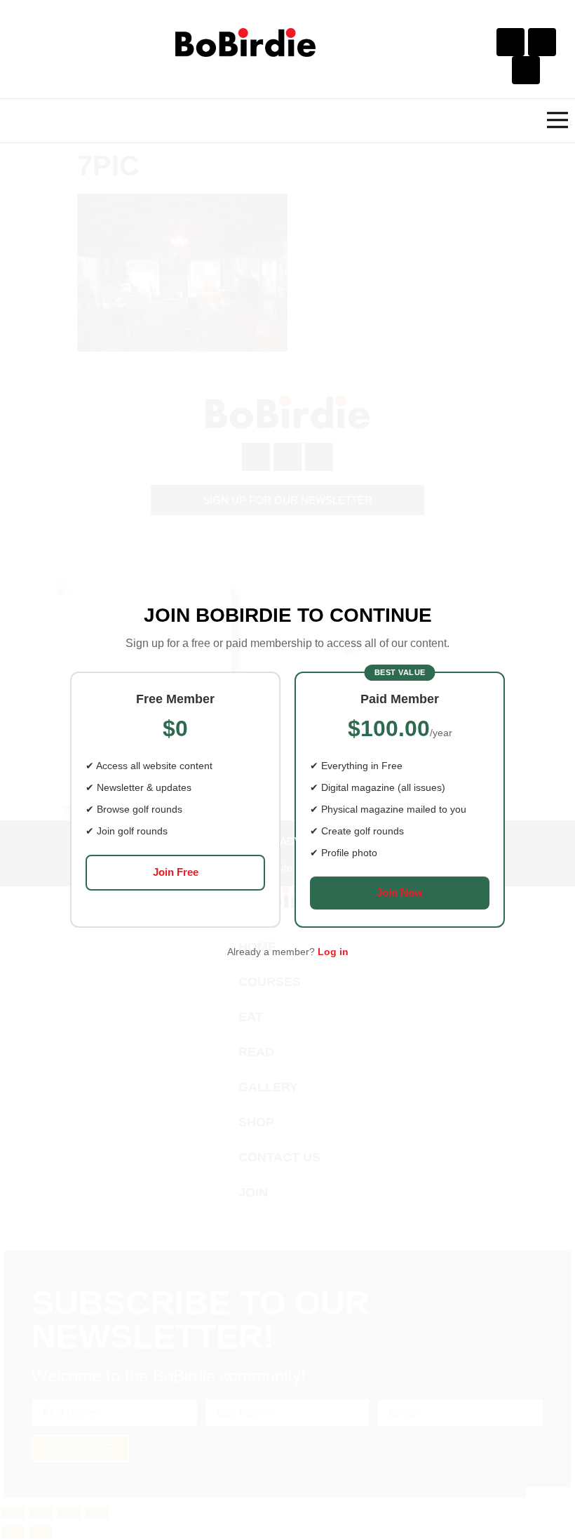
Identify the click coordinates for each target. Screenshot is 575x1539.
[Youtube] (526, 70)
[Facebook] (510, 42)
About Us (181, 841)
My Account (385, 841)
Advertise (309, 841)
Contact (244, 841)
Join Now (400, 892)
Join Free (175, 872)
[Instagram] (542, 42)
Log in (333, 951)
